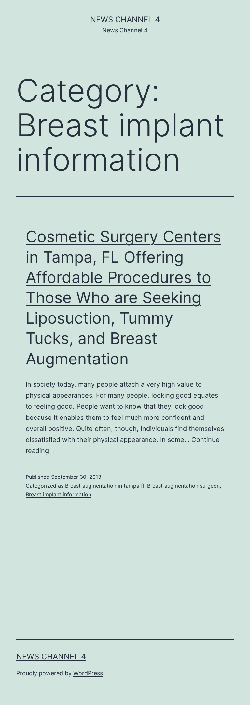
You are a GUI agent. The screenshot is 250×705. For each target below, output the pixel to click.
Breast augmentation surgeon (183, 485)
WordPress (88, 673)
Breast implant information (58, 494)
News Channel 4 (125, 19)
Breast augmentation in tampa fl (104, 485)
